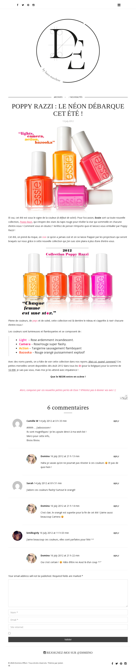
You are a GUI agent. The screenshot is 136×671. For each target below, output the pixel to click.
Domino (68, 29)
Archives (58, 97)
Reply (116, 421)
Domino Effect (21, 663)
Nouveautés (76, 97)
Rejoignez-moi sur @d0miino (69, 652)
